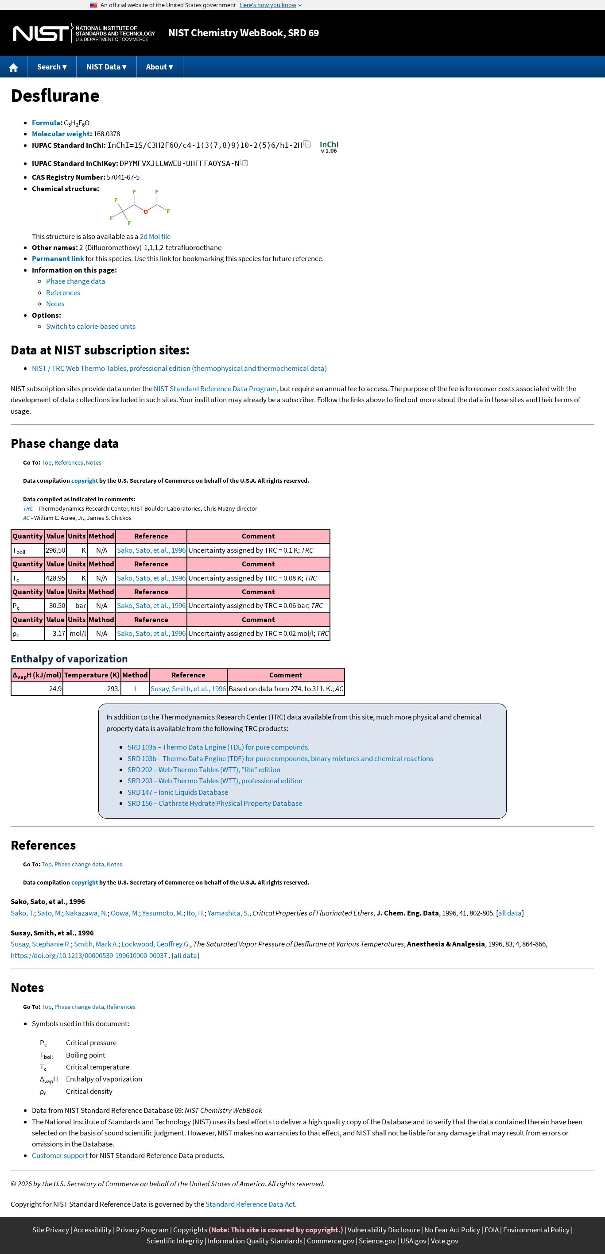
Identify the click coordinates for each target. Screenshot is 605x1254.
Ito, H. (195, 913)
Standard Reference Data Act (250, 1204)
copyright (84, 481)
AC (26, 518)
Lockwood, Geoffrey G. (155, 944)
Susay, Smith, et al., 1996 (188, 688)
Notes (55, 303)
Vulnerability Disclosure (384, 1230)
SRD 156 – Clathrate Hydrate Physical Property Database (215, 803)
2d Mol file (155, 236)
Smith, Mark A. (96, 944)
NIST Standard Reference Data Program (215, 388)
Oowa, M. (125, 913)
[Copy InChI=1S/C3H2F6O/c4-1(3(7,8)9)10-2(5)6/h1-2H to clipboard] (307, 147)
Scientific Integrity (175, 1241)
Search (49, 67)
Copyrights (190, 1230)
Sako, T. (22, 913)
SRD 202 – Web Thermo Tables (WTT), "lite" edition (204, 769)
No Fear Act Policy (452, 1230)
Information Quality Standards (255, 1241)
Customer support (60, 1155)
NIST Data (103, 67)
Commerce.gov (330, 1241)
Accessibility (93, 1230)
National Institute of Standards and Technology (84, 33)
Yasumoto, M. (162, 913)
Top (47, 462)
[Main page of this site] (13, 66)
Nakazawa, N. (86, 913)
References (63, 292)
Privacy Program (142, 1230)
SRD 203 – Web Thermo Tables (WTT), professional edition (215, 780)
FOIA (492, 1230)
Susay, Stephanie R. (41, 944)
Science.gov (377, 1241)
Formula (46, 122)
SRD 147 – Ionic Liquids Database (178, 792)
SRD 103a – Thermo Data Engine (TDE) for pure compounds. (219, 747)
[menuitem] (13, 66)
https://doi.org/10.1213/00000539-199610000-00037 (89, 955)
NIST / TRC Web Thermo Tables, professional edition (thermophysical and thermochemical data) (179, 368)
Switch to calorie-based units (91, 326)
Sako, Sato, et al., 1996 (151, 550)
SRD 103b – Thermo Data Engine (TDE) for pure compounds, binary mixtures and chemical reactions (280, 758)
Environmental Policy (536, 1230)
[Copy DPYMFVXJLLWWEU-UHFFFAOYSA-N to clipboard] (244, 165)
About (156, 67)
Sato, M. (49, 913)
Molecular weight (61, 133)
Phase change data (75, 281)
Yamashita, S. (228, 913)
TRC (28, 508)
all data (510, 913)
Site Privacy (50, 1230)
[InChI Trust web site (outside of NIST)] (329, 152)
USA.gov (413, 1241)
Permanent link (58, 258)
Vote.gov (444, 1241)
